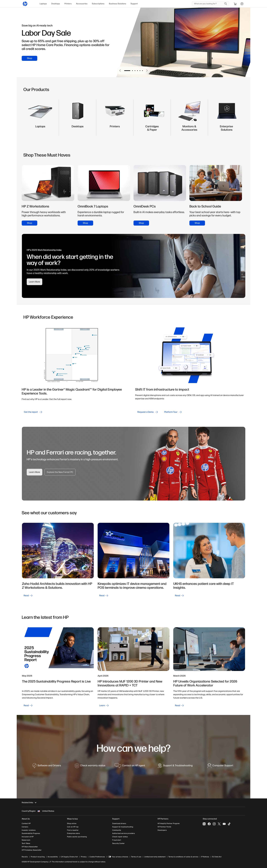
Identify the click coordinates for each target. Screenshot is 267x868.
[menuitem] (43, 3)
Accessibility (53, 857)
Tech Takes (26, 843)
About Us (26, 819)
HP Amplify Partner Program (169, 823)
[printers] (115, 129)
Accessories (81, 4)
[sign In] (242, 3)
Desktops (55, 4)
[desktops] (78, 129)
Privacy (83, 857)
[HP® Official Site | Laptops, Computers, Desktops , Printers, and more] (25, 3)
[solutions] (227, 129)
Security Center (118, 843)
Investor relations (29, 830)
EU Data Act (216, 857)
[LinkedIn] (204, 823)
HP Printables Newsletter (32, 850)
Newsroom (26, 840)
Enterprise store (73, 833)
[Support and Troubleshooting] (175, 766)
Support (134, 4)
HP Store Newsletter (30, 847)
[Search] (225, 3)
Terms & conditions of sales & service (183, 857)
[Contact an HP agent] (130, 766)
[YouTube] (224, 823)
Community (116, 830)
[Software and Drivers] (46, 766)
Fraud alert (116, 840)
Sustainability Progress (31, 833)
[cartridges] (152, 129)
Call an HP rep (72, 827)
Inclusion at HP (28, 837)
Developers (162, 830)
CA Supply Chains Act (69, 857)
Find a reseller (73, 830)
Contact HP (26, 823)
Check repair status (120, 837)
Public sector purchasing (77, 837)
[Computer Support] (220, 766)
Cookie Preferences (97, 857)
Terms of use (136, 857)
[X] (219, 823)
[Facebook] (209, 823)
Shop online (71, 823)
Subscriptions (98, 4)
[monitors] (189, 129)
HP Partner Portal (164, 827)
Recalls (25, 857)
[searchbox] (208, 3)
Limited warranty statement (154, 857)
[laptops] (40, 129)
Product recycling (38, 857)
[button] (120, 70)
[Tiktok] (229, 823)
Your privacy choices (120, 857)
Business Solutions (117, 4)
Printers (68, 4)
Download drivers (119, 823)
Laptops (43, 4)
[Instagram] (214, 823)
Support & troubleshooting (122, 827)
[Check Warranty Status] (90, 766)
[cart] (235, 3)
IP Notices (205, 857)
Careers (25, 827)
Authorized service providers (123, 833)
